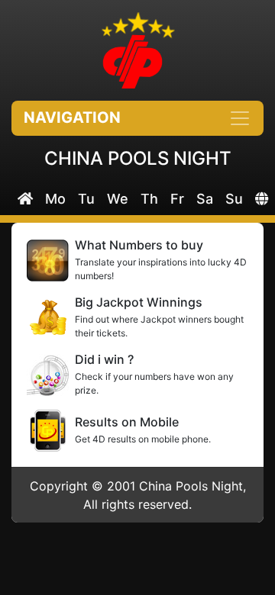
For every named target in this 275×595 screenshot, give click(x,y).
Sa (204, 199)
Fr (177, 199)
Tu (86, 199)
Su (234, 199)
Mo (55, 199)
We (117, 199)
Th (149, 199)
